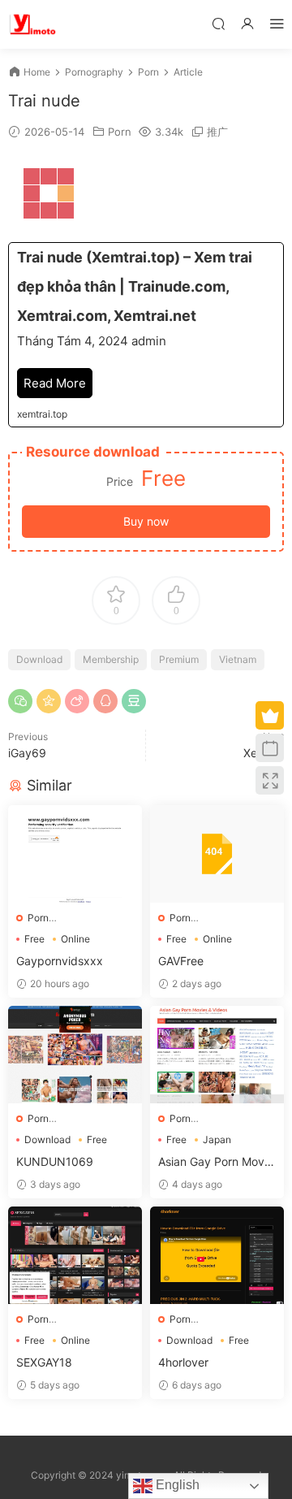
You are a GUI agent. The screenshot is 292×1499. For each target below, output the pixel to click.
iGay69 (27, 753)
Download (39, 659)
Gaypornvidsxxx (59, 961)
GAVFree (181, 961)
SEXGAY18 (44, 1362)
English (176, 1485)
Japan (217, 1139)
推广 (217, 131)
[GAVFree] (217, 854)
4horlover (183, 1362)
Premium (179, 659)
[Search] (218, 23)
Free (34, 939)
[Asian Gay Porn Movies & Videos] (217, 1054)
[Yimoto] (32, 24)
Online (75, 939)
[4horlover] (217, 1255)
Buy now (146, 521)
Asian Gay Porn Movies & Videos (215, 1162)
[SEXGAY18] (75, 1255)
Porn (119, 131)
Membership (111, 659)
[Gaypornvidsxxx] (75, 854)
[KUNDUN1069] (75, 1054)
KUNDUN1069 (54, 1161)
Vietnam (237, 659)
